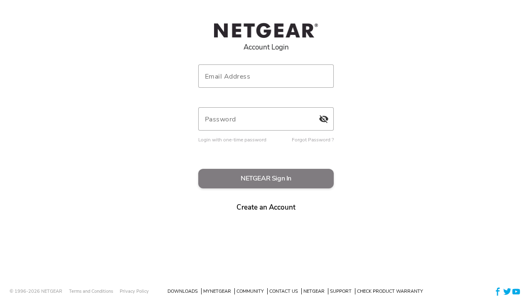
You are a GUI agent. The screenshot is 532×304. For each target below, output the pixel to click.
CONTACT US (283, 291)
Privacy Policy (134, 291)
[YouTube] (516, 291)
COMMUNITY (250, 291)
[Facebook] (497, 291)
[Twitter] (507, 291)
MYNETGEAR (217, 291)
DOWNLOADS (182, 291)
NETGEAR (314, 291)
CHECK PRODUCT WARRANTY (390, 291)
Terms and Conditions (91, 291)
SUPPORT (341, 291)
